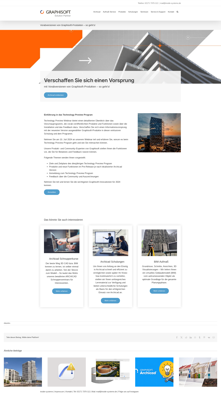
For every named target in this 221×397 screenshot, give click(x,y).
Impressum (59, 391)
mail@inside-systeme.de (170, 3)
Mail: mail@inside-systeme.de (104, 391)
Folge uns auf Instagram (128, 391)
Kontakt (69, 391)
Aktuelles (7, 323)
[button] (177, 11)
